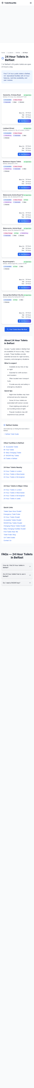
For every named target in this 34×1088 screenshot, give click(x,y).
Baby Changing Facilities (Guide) (15, 529)
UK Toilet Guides (9, 537)
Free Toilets (10, 450)
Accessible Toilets (12, 447)
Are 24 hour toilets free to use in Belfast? (14, 575)
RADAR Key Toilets (12, 455)
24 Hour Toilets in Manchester (14, 474)
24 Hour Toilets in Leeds (12, 498)
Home (3, 52)
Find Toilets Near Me (11, 532)
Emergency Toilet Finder (12, 514)
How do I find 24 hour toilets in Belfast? (13, 566)
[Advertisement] (17, 24)
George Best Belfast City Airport (14, 295)
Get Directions (25, 121)
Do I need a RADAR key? (11, 583)
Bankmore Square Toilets (12, 162)
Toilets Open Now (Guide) (12, 511)
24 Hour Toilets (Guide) (12, 517)
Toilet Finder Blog (10, 535)
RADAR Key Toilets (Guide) (13, 523)
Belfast (18, 52)
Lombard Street (8, 128)
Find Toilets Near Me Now (18, 329)
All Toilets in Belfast (10, 458)
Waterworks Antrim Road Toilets (14, 195)
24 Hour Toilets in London (13, 471)
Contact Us (7, 540)
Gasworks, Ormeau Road (12, 95)
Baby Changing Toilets (13, 453)
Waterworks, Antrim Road (12, 228)
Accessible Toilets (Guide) (12, 520)
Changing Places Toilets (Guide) (14, 526)
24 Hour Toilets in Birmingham (14, 477)
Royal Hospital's (9, 262)
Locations (10, 52)
